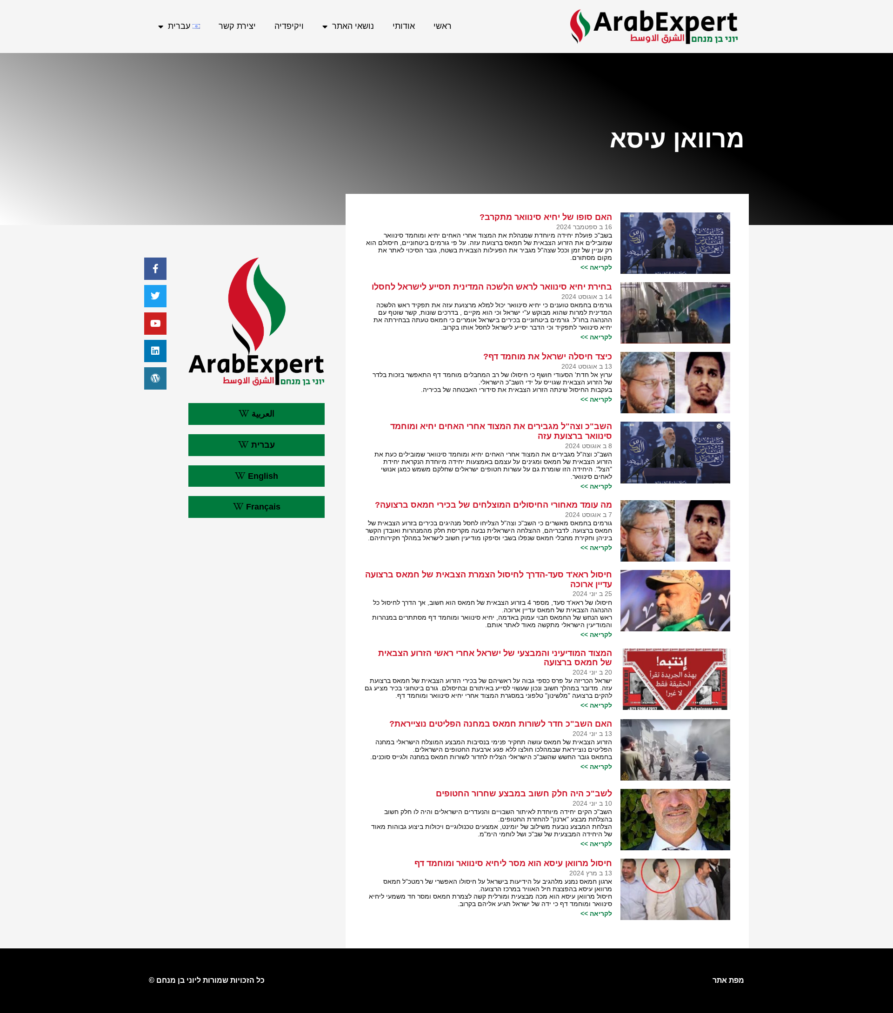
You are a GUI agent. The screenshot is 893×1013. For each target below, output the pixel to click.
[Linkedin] (155, 351)
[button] (256, 414)
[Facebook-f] (155, 269)
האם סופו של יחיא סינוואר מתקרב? (546, 217)
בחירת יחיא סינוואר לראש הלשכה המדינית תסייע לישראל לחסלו (492, 286)
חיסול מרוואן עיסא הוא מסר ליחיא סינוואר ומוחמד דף (513, 863)
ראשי (442, 26)
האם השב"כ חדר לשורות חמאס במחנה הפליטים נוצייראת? (500, 723)
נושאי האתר (353, 26)
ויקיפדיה (289, 26)
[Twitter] (155, 296)
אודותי (404, 26)
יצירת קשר (237, 26)
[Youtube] (155, 323)
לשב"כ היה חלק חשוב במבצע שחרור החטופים (524, 793)
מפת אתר (728, 980)
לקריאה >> (596, 267)
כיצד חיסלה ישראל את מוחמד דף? (547, 356)
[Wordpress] (155, 378)
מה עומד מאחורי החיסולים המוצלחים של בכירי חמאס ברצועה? (493, 505)
